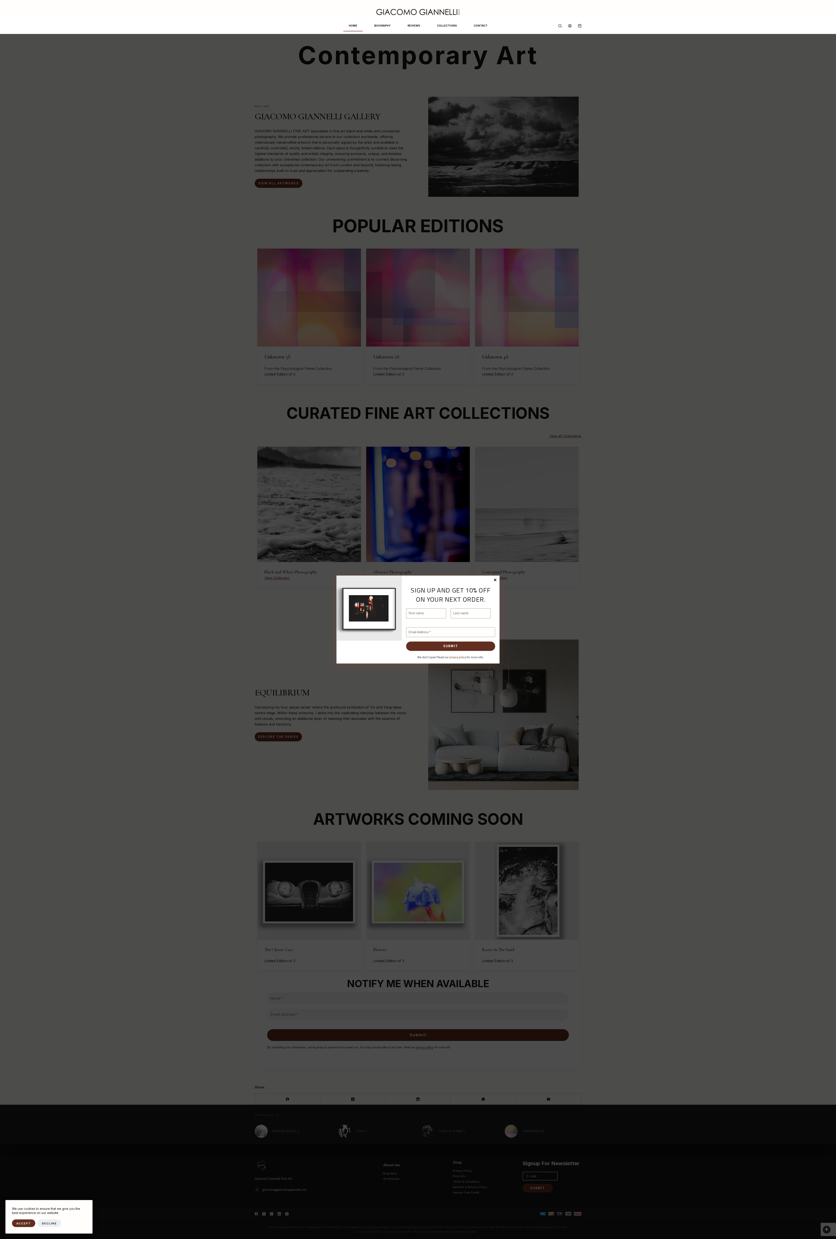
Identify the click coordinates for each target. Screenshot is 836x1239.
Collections (447, 25)
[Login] (569, 25)
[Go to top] (827, 1230)
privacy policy (457, 657)
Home (353, 25)
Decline (49, 1223)
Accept (23, 1223)
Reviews (414, 25)
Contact (480, 25)
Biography (382, 25)
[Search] (560, 25)
